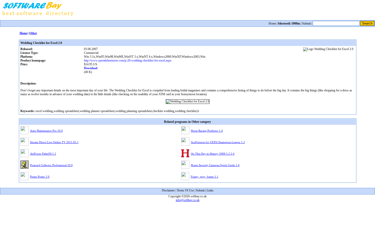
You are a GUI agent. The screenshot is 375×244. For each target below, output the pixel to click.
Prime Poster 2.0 (39, 176)
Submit (306, 23)
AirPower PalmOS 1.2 (43, 153)
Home (272, 23)
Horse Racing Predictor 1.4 (207, 130)
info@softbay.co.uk (187, 200)
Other (33, 33)
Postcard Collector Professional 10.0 (51, 165)
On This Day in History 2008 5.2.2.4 (212, 153)
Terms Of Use (185, 190)
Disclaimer (168, 190)
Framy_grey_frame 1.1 (204, 176)
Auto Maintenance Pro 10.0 (46, 130)
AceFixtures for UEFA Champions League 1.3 (218, 142)
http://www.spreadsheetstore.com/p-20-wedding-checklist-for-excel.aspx (127, 60)
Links (210, 190)
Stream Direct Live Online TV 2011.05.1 (54, 142)
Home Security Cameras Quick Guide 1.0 (215, 165)
